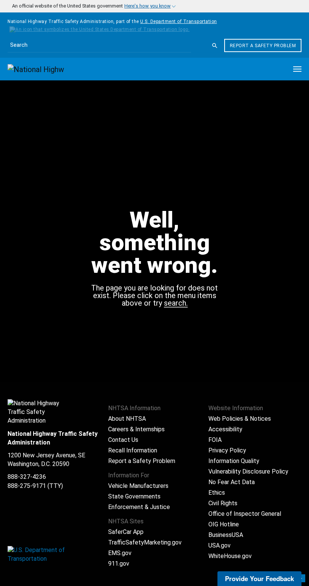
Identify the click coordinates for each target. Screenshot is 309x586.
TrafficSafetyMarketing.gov (145, 542)
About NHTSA (127, 418)
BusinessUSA (225, 534)
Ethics (216, 492)
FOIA (215, 439)
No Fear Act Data (231, 482)
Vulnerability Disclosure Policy (248, 471)
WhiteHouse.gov (230, 556)
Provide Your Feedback (259, 578)
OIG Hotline (223, 524)
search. (176, 303)
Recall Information (132, 450)
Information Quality (233, 460)
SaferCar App (126, 531)
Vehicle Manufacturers (138, 485)
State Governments (134, 496)
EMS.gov (120, 553)
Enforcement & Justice (139, 507)
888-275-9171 (27, 485)
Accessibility (225, 429)
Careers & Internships (136, 429)
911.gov (118, 563)
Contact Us (123, 439)
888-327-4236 (27, 476)
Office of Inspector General (244, 513)
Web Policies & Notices (239, 418)
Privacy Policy (227, 450)
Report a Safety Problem (263, 45)
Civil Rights (222, 503)
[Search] (214, 45)
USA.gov (219, 545)
